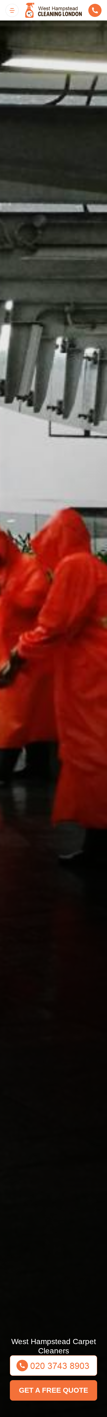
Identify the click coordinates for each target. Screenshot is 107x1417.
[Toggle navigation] (12, 10)
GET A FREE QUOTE (53, 1390)
